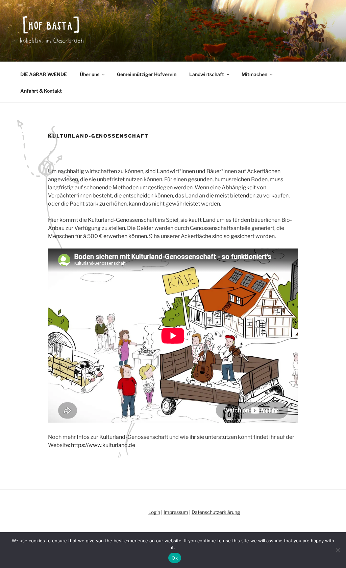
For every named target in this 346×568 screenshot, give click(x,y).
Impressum (176, 512)
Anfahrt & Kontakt (41, 91)
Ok (175, 558)
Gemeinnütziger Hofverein (146, 74)
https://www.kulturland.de (103, 445)
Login (154, 512)
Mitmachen (254, 74)
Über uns (89, 74)
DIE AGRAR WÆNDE (43, 74)
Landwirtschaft (206, 74)
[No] (337, 550)
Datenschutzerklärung (216, 512)
